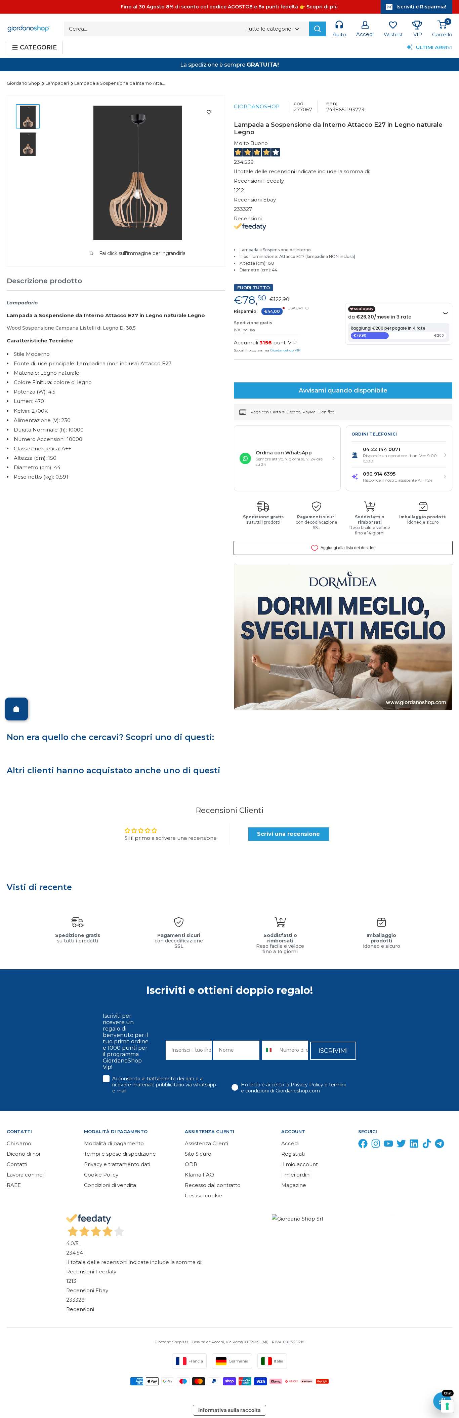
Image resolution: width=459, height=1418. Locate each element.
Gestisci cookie (203, 1195)
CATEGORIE (38, 47)
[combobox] (269, 1050)
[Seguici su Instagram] (375, 1145)
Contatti (17, 1164)
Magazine (293, 1185)
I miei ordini (295, 1174)
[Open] (16, 709)
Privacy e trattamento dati (117, 1164)
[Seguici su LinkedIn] (414, 1145)
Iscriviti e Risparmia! (421, 7)
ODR (191, 1164)
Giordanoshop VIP (285, 350)
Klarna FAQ (199, 1174)
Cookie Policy (101, 1174)
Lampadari (57, 83)
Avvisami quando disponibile (343, 390)
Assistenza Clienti (206, 1143)
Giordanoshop (257, 106)
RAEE (14, 1185)
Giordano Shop (24, 83)
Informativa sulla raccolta (229, 1410)
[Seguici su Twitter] (401, 1145)
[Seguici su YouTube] (388, 1145)
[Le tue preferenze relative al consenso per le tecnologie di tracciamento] (447, 1406)
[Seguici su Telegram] (439, 1145)
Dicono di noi (23, 1154)
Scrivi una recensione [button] (288, 834)
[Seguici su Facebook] (363, 1145)
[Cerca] (317, 29)
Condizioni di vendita (110, 1185)
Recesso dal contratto (213, 1185)
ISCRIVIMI (333, 1050)
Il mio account (299, 1164)
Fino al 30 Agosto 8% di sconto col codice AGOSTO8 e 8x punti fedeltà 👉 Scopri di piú (229, 7)
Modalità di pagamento (114, 1143)
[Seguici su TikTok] (426, 1145)
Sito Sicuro (198, 1154)
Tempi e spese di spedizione (120, 1154)
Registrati (293, 1154)
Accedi (290, 1143)
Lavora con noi (25, 1174)
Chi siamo (19, 1143)
